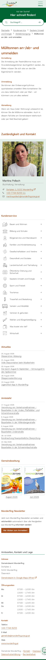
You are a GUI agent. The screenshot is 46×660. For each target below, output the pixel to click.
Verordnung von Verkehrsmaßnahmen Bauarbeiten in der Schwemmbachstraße (19, 446)
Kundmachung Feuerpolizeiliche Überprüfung (20, 438)
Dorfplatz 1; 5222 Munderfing (21, 189)
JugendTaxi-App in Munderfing (14, 384)
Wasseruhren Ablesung (11, 356)
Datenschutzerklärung (10, 654)
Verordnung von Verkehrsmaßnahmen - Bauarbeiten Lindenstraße (18, 430)
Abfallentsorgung (22, 34)
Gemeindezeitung (10, 460)
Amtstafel (6, 398)
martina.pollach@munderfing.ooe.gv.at (23, 196)
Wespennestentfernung (11, 378)
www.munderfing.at (9, 643)
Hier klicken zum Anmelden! (15, 530)
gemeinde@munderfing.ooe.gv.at (15, 635)
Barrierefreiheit (29, 654)
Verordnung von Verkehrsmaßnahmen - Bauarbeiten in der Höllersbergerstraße (18, 421)
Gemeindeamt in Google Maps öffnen (19, 577)
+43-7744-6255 (9, 628)
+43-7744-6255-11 (16, 193)
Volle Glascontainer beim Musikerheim (17, 362)
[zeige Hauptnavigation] (40, 3)
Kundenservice (19, 30)
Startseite (5, 30)
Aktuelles (6, 346)
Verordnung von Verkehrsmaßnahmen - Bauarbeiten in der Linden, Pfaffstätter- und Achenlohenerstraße (20, 410)
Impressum (37, 651)
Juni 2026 (34, 497)
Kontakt (26, 651)
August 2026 (12, 497)
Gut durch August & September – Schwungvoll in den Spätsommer (23, 370)
